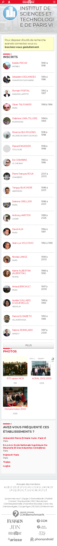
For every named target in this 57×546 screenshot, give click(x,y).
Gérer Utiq (48, 504)
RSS (33, 501)
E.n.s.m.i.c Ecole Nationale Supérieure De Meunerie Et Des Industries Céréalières (25, 446)
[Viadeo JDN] (42, 533)
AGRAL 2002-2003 (42, 378)
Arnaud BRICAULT (21, 286)
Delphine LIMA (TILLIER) (24, 118)
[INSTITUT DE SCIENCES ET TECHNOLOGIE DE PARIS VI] (10, 13)
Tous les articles (24, 501)
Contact (12, 501)
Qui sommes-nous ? (13, 499)
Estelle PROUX (19, 63)
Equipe (25, 499)
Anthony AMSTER (21, 215)
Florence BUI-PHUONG (24, 132)
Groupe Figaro (25, 507)
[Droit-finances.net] (42, 527)
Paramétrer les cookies (33, 504)
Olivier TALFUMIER (21, 104)
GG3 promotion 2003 (15, 409)
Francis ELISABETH (22, 316)
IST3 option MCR (15, 378)
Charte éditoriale (37, 499)
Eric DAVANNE (19, 160)
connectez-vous (24, 43)
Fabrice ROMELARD (22, 330)
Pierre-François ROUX (22, 173)
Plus (28, 345)
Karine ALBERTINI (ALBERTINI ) (21, 272)
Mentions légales (10, 507)
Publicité (49, 499)
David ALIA (17, 229)
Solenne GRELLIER (22, 201)
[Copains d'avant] (15, 533)
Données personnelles (13, 504)
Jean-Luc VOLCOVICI (23, 243)
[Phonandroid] (42, 539)
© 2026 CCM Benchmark (42, 507)
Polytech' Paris (11, 455)
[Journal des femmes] (15, 521)
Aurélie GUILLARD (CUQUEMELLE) (21, 301)
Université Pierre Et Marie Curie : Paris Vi (24, 438)
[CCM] (42, 521)
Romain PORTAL (21, 90)
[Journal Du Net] (15, 527)
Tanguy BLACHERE (22, 187)
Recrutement (42, 501)
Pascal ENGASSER (21, 146)
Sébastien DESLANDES (24, 76)
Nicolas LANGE (19, 257)
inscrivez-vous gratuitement (22, 47)
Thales (6, 462)
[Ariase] (15, 539)
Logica (6, 466)
